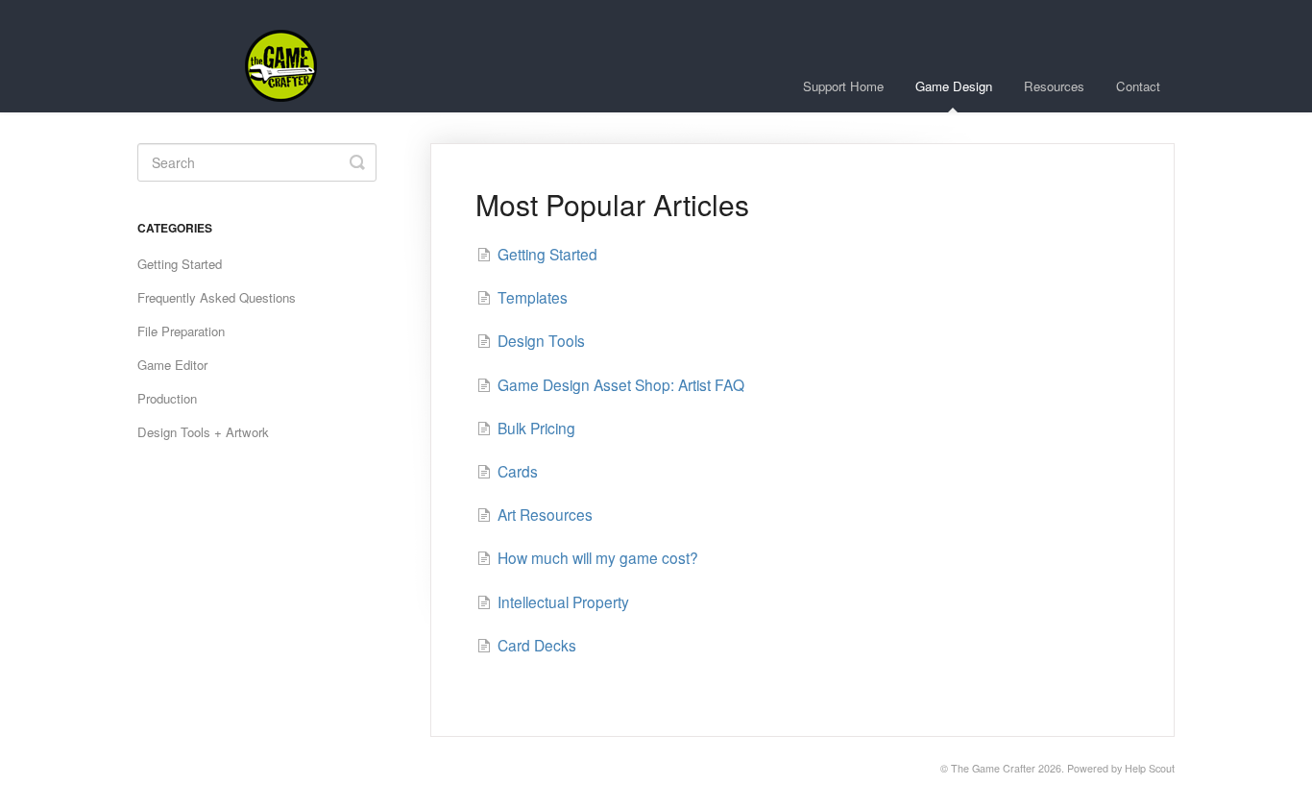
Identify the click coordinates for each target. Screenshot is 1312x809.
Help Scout (1150, 768)
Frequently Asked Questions (216, 297)
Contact (1138, 86)
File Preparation (181, 331)
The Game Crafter (993, 768)
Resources (1054, 86)
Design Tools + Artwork (203, 432)
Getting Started (179, 264)
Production (167, 398)
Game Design (953, 86)
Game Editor (172, 364)
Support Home (843, 86)
